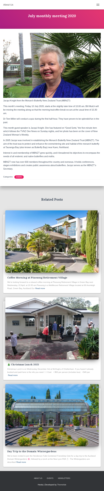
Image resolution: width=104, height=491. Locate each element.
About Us (38, 478)
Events (19, 177)
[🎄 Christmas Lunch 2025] (52, 328)
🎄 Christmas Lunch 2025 (23, 364)
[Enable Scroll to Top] (98, 485)
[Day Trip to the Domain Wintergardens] (52, 415)
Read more (40, 288)
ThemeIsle (61, 485)
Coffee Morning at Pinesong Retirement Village (37, 277)
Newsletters (64, 478)
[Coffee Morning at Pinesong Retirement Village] (52, 241)
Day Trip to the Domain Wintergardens (31, 451)
